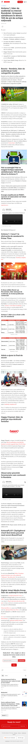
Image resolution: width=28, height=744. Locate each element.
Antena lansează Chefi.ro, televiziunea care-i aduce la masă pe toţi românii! (10, 681)
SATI (2, 599)
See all (4, 715)
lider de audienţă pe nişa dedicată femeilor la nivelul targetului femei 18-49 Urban (13, 443)
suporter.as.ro (4, 205)
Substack (7, 741)
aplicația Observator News (12, 610)
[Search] (25, 675)
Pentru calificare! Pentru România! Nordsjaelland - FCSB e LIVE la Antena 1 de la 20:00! (10, 704)
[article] (14, 684)
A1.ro (2, 617)
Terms (19, 733)
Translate (4, 5)
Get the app (20, 737)
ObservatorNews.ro (6, 608)
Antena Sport (11, 143)
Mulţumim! (4, 692)
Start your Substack (10, 737)
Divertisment (4, 618)
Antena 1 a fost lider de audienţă (13, 306)
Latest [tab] (6, 675)
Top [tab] (2, 675)
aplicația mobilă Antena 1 (16, 620)
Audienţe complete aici (10, 404)
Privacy (15, 733)
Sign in (25, 2)
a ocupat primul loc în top (15, 595)
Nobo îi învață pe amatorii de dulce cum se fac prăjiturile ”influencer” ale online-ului (12, 575)
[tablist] (4, 675)
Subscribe (20, 2)
